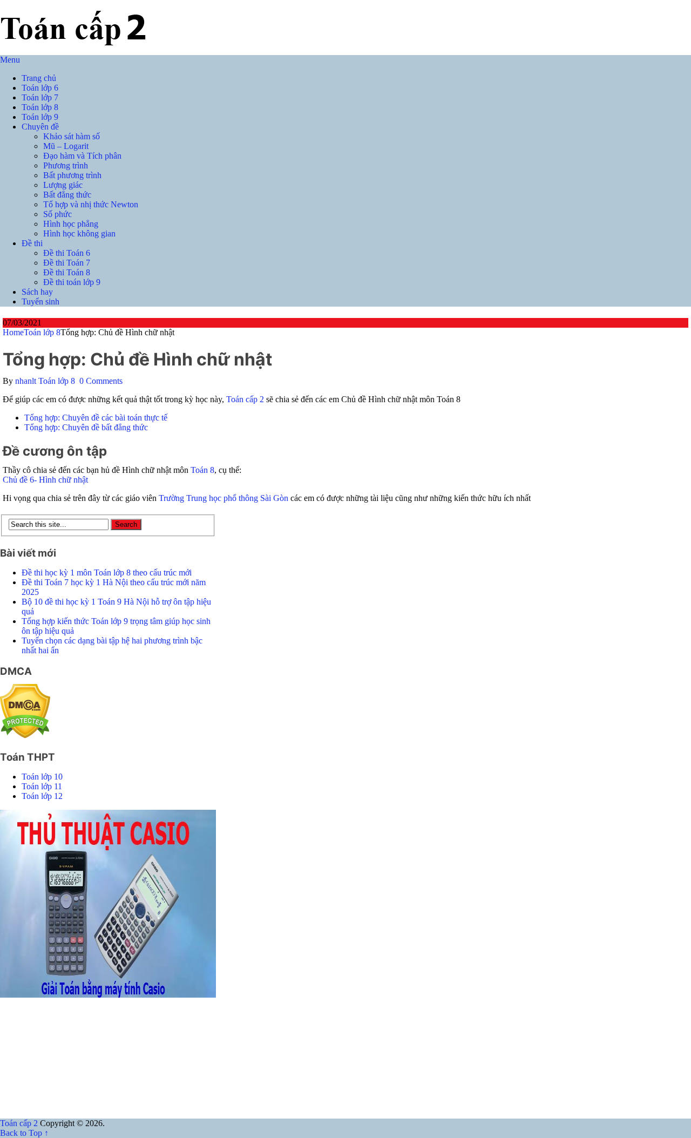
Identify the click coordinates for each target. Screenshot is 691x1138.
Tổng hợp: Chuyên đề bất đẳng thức (86, 427)
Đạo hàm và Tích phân (82, 155)
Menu (10, 59)
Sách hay (37, 291)
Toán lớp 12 (42, 796)
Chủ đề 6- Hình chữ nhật (45, 479)
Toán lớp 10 (42, 776)
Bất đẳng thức (67, 194)
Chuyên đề (40, 126)
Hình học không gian (79, 233)
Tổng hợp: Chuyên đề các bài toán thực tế (95, 417)
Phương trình (65, 165)
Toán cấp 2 (245, 399)
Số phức (57, 214)
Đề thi (32, 243)
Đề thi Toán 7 (66, 262)
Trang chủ (39, 78)
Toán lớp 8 (40, 107)
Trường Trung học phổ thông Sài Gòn (223, 498)
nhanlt (25, 380)
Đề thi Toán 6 (66, 253)
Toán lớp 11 (42, 786)
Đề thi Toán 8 (66, 272)
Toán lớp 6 (40, 87)
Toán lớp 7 (40, 97)
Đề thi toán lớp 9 (71, 282)
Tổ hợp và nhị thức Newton (90, 204)
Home (13, 332)
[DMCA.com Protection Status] (25, 735)
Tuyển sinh (40, 301)
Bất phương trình (72, 175)
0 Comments (101, 380)
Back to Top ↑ (24, 1132)
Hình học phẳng (70, 223)
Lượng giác (63, 184)
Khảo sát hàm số (71, 136)
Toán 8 (202, 470)
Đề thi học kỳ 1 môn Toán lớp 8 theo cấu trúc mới (107, 572)
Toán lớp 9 (40, 116)
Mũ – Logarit (66, 146)
